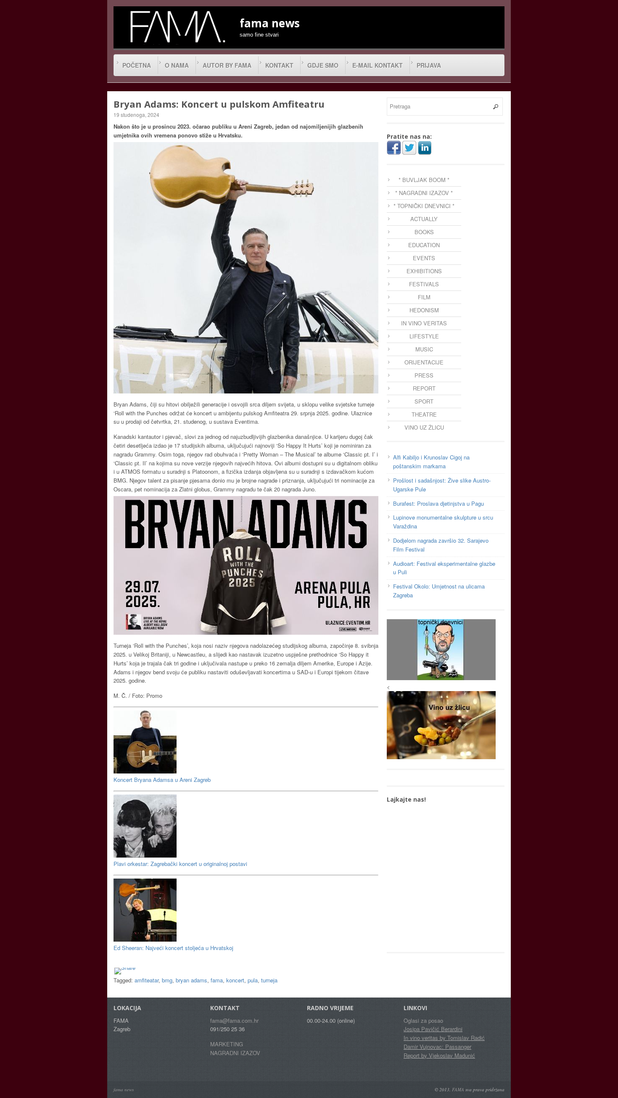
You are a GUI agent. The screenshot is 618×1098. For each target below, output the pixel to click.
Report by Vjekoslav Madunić (439, 1055)
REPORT (424, 388)
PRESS (424, 375)
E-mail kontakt (377, 65)
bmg (167, 980)
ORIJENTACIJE (424, 362)
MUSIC (424, 349)
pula (253, 980)
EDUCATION (424, 245)
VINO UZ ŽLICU (424, 427)
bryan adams (191, 980)
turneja (269, 980)
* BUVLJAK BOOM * (424, 180)
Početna (136, 65)
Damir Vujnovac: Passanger (437, 1046)
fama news (124, 1089)
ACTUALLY (424, 219)
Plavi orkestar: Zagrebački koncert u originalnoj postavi (180, 864)
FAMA (458, 1089)
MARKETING (226, 1044)
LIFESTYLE (424, 336)
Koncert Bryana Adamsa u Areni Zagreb (162, 780)
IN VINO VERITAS (424, 323)
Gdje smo (322, 65)
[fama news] (177, 26)
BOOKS (424, 232)
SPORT (424, 401)
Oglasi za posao (423, 1020)
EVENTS (424, 258)
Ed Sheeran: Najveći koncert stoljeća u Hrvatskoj (173, 948)
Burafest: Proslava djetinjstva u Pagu (438, 503)
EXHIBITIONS (424, 271)
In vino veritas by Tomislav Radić (444, 1038)
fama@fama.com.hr (234, 1020)
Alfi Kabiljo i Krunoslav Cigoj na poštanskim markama (431, 461)
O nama (177, 65)
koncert (235, 980)
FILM (424, 297)
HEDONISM (424, 310)
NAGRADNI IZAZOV (235, 1053)
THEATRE (424, 414)
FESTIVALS (424, 284)
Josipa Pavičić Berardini (433, 1029)
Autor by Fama (227, 65)
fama (217, 980)
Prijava (429, 65)
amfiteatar (146, 980)
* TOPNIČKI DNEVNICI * (424, 206)
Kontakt (279, 65)
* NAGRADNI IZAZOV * (424, 193)
